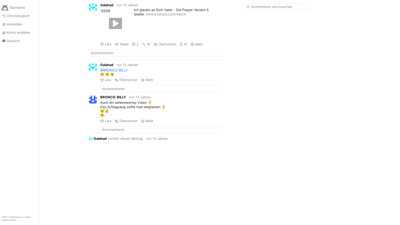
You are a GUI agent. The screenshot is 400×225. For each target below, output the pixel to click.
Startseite (17, 7)
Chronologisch (18, 16)
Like (108, 44)
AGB (27, 217)
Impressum (16, 217)
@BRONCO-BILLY (114, 70)
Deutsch (13, 41)
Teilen (123, 44)
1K (148, 44)
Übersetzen (167, 44)
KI (185, 44)
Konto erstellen (18, 32)
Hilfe (4, 217)
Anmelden (14, 24)
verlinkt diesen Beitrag (118, 138)
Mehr (199, 44)
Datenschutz (9, 220)
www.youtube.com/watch (166, 14)
